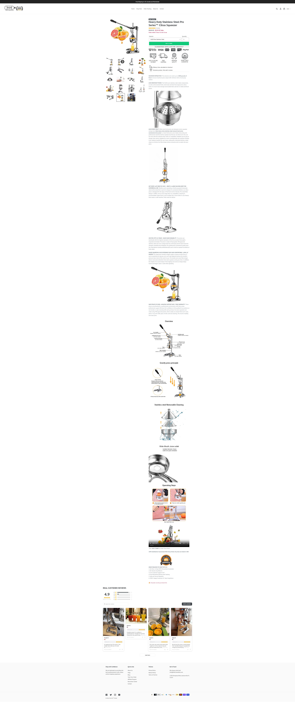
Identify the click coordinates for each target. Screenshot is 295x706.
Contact (130, 684)
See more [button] (108, 647)
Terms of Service (153, 675)
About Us (130, 670)
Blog (129, 675)
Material (151, 36)
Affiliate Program (132, 679)
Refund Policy (152, 672)
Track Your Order (132, 677)
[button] (154, 28)
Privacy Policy (152, 670)
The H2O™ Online (113, 698)
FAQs (129, 672)
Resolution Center (132, 681)
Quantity (184, 36)
